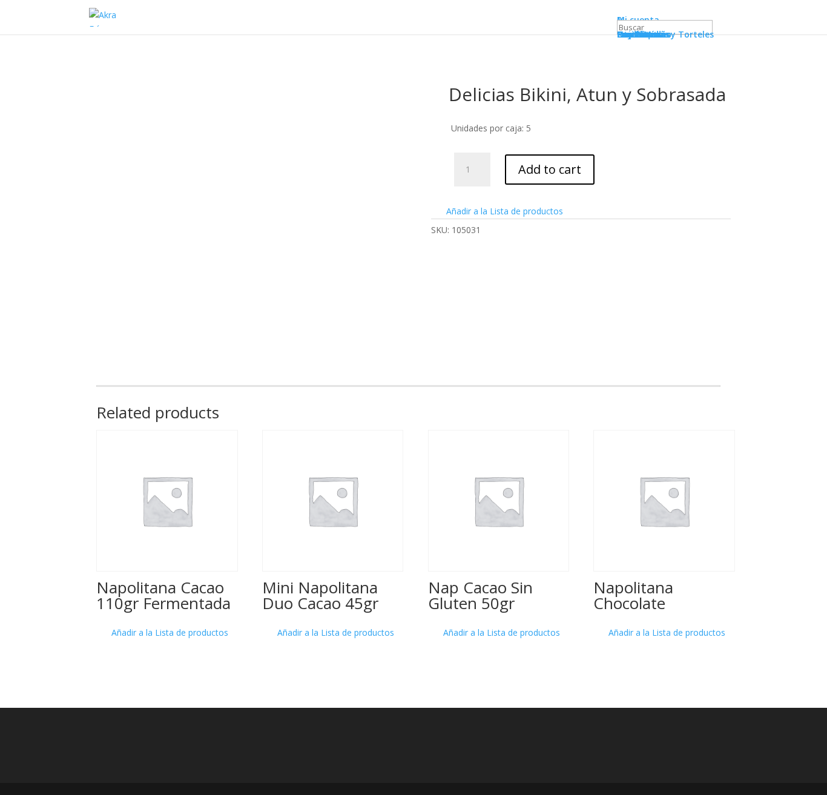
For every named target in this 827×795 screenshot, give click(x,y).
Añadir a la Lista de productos (503, 211)
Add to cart (549, 169)
